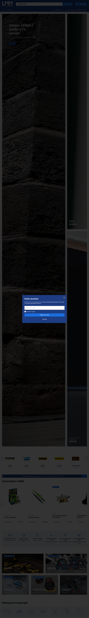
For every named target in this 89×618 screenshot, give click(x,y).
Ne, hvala (44, 319)
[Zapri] (64, 298)
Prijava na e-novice (44, 315)
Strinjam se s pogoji (30, 311)
